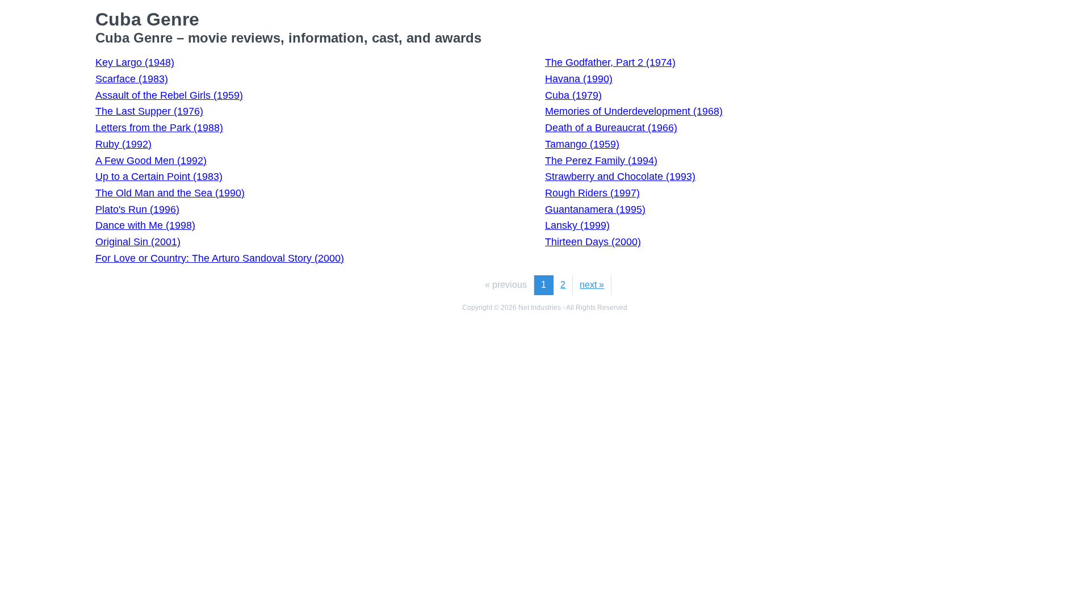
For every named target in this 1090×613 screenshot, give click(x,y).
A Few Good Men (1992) (151, 160)
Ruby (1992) (123, 144)
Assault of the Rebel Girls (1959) (169, 95)
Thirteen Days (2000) (593, 241)
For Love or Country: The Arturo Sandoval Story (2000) (219, 258)
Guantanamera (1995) (595, 209)
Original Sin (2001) (138, 241)
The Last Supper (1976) (149, 111)
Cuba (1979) (573, 95)
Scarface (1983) (131, 79)
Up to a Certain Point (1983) (159, 176)
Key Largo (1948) (134, 62)
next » (592, 284)
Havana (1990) (579, 79)
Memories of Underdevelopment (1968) (634, 111)
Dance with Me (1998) (145, 225)
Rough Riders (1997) (592, 193)
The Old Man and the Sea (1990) (170, 193)
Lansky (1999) (577, 225)
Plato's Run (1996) (137, 209)
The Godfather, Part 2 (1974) (610, 62)
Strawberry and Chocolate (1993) (620, 176)
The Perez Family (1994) (601, 160)
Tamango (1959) (582, 144)
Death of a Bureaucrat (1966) (611, 127)
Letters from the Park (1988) (159, 127)
